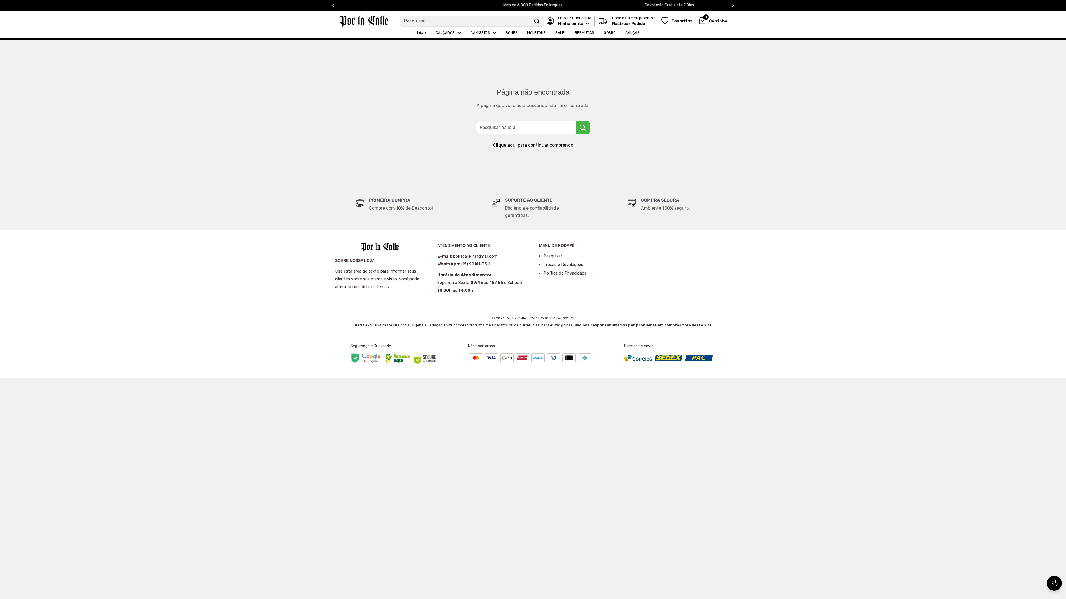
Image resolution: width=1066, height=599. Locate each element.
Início (421, 33)
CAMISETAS (480, 33)
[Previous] (333, 5)
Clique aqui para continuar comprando (533, 145)
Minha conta (571, 23)
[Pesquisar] (537, 21)
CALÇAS (632, 33)
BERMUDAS (584, 33)
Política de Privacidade (565, 273)
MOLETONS (536, 33)
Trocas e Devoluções (563, 264)
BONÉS (511, 33)
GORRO (610, 33)
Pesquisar (553, 255)
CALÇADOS (445, 33)
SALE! (560, 33)
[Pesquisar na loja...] (583, 127)
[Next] (733, 5)
